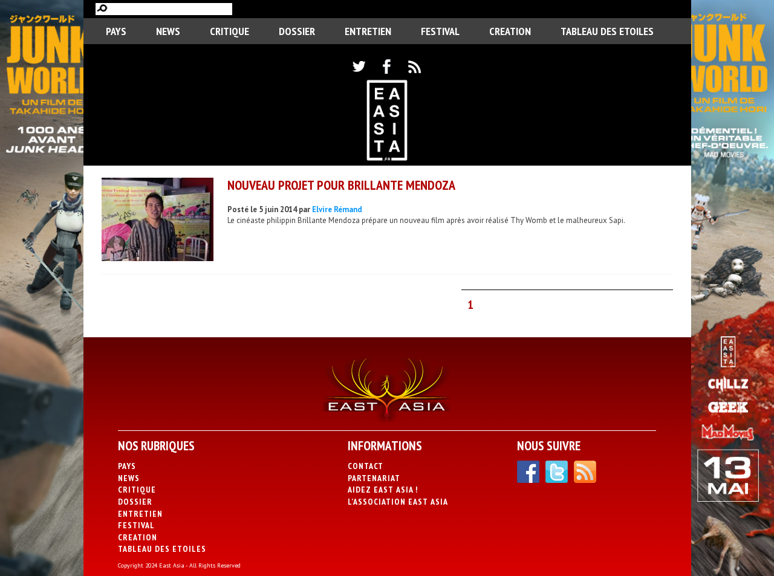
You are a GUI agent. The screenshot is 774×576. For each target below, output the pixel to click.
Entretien (368, 31)
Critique (229, 31)
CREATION (510, 31)
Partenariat (374, 478)
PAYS (116, 31)
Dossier (297, 31)
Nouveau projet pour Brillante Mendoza (341, 184)
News (168, 31)
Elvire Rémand (337, 209)
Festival (440, 31)
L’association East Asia (398, 501)
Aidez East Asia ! (383, 489)
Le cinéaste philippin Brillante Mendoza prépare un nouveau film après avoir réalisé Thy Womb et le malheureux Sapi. (426, 220)
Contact (365, 466)
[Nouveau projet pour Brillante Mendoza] (157, 221)
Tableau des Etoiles (607, 31)
